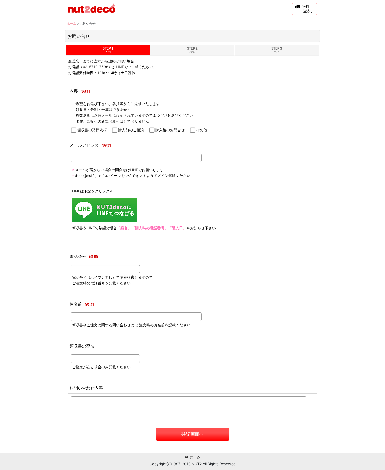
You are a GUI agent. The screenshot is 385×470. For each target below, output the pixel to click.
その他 (201, 130)
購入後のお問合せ (170, 130)
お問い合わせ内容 (86, 388)
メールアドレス (84, 145)
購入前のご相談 (131, 130)
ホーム (194, 457)
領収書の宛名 (82, 346)
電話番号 (77, 256)
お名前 (75, 304)
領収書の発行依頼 (92, 130)
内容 (73, 91)
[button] (304, 9)
